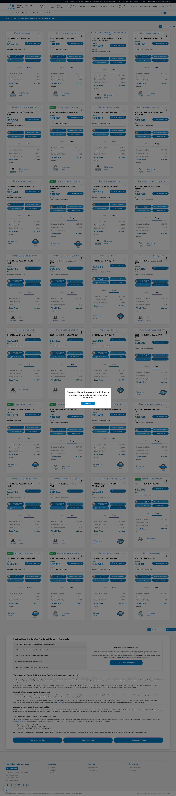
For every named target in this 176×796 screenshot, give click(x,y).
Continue (88, 403)
